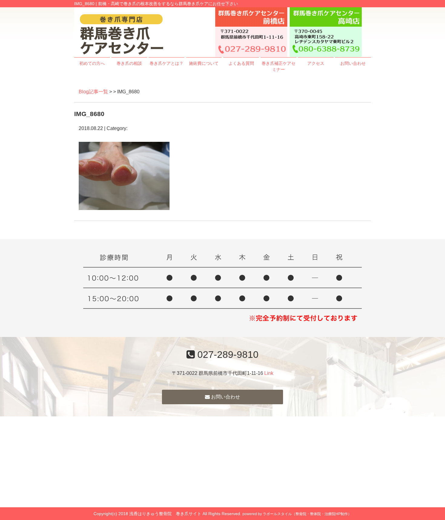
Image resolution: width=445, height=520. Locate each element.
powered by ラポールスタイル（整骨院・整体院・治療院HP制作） (296, 514)
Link (268, 373)
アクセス (315, 63)
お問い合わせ (353, 63)
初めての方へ (92, 63)
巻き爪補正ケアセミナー (278, 66)
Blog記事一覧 (93, 91)
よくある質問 (241, 63)
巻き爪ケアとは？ (166, 63)
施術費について (204, 63)
